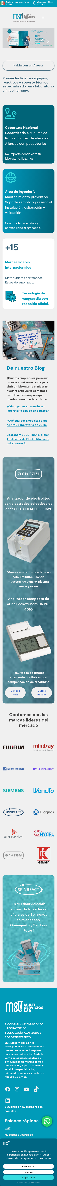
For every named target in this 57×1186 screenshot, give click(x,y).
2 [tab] (26, 39)
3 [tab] (31, 39)
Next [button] (48, 41)
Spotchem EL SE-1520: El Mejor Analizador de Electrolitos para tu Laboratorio (28, 439)
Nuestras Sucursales (19, 1135)
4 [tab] (35, 39)
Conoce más (15, 692)
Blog (7, 1128)
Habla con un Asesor (28, 65)
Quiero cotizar (41, 692)
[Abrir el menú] (43, 17)
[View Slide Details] (28, 38)
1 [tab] (22, 39)
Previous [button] (41, 41)
